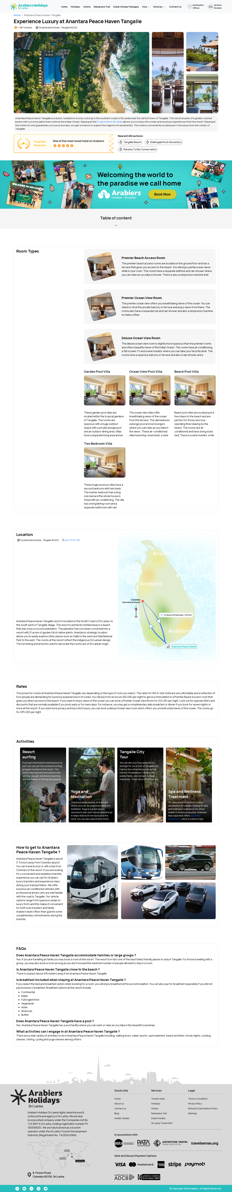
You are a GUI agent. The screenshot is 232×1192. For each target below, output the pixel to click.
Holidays (75, 6)
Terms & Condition (198, 1098)
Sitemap (192, 1113)
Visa (144, 6)
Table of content (116, 218)
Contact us (120, 1108)
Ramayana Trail (102, 6)
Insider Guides (121, 1118)
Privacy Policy (195, 1103)
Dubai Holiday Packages (126, 6)
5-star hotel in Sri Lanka (109, 121)
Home (64, 6)
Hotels (87, 6)
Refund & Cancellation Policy (203, 1108)
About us (119, 1103)
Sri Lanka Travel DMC (162, 1123)
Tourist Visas (158, 1098)
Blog (116, 1113)
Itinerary (158, 6)
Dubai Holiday (158, 1118)
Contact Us (175, 6)
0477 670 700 (72, 540)
